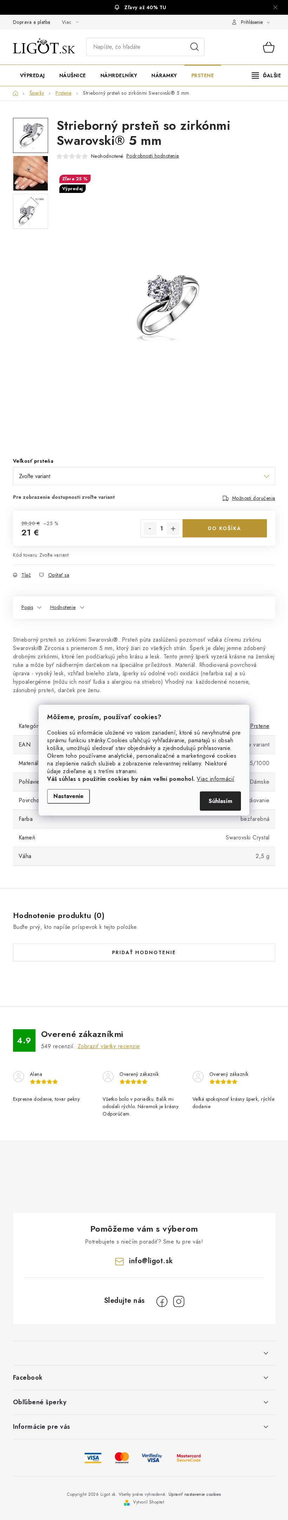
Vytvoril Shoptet (148, 1502)
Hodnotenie (63, 607)
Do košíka (224, 528)
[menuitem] (32, 75)
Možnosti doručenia (253, 498)
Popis (27, 607)
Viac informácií (216, 779)
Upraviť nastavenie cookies (195, 1494)
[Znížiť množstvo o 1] (150, 528)
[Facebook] (162, 1301)
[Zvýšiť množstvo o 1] (173, 528)
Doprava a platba (32, 22)
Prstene (260, 726)
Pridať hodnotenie (144, 952)
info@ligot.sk (151, 1261)
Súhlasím (220, 801)
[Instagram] (178, 1301)
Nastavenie (68, 796)
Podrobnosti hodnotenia (152, 155)
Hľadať (194, 47)
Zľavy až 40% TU (145, 7)
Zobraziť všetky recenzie (109, 1046)
